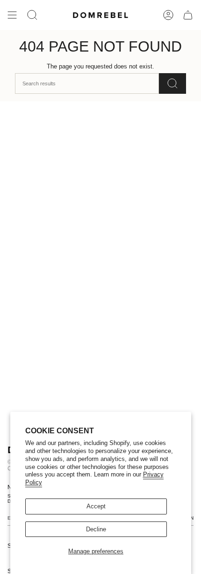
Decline (96, 529)
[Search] (172, 83)
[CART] (188, 15)
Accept (96, 506)
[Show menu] (12, 15)
